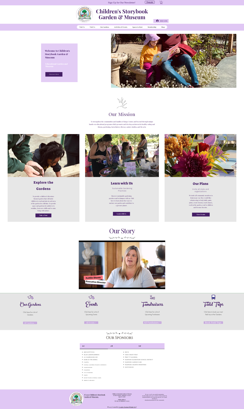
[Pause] (81, 286)
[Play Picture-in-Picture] (159, 286)
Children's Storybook (122, 11)
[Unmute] (84, 286)
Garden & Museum (122, 17)
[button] (161, 2)
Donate (149, 2)
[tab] (94, 346)
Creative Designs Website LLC (127, 407)
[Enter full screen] (162, 286)
